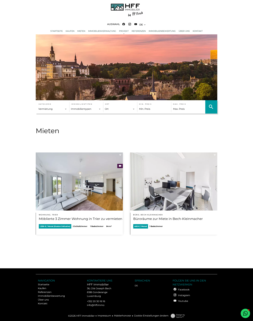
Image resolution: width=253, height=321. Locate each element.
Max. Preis (179, 104)
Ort (107, 104)
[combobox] (52, 109)
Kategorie (45, 104)
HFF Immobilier (98, 284)
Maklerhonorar (122, 315)
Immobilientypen (81, 104)
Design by (180, 316)
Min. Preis (145, 104)
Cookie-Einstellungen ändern (151, 315)
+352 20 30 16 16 (96, 301)
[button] (245, 313)
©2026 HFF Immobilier (81, 315)
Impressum (104, 315)
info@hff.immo (95, 305)
